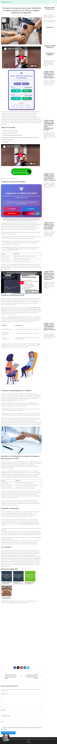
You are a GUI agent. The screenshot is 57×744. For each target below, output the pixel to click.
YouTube (13, 213)
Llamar (16, 90)
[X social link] (18, 667)
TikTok (32, 213)
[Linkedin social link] (24, 667)
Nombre (3, 710)
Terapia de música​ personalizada (10, 130)
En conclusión (5, 142)
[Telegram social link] (28, 667)
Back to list (21, 675)
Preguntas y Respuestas (7, 139)
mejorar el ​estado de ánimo (26, 524)
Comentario (4, 694)
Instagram (13, 209)
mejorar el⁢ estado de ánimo (7, 400)
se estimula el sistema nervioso (15, 248)
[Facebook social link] (14, 667)
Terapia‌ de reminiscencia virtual (9, 133)
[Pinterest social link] (21, 667)
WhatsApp (27, 90)
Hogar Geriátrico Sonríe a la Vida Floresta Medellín (50, 21)
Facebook (31, 209)
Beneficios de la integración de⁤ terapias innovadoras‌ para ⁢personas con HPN (20, 137)
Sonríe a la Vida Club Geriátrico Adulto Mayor (49, 15)
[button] (2, 172)
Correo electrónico (5, 716)
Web (2, 721)
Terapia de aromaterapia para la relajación (12, 135)
